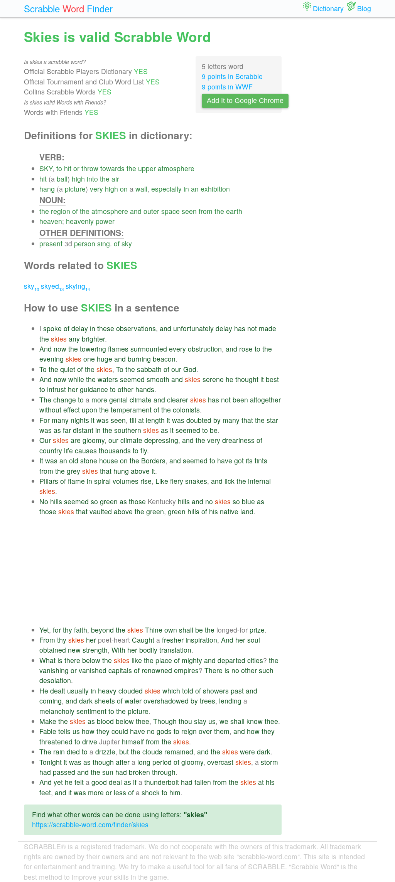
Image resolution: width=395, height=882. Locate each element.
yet (58, 782)
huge (104, 359)
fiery (176, 481)
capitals (120, 670)
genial (118, 399)
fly (143, 450)
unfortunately (193, 328)
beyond (102, 630)
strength (95, 650)
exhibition (215, 189)
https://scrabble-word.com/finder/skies (90, 824)
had (45, 772)
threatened (56, 741)
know (254, 721)
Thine (153, 630)
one (89, 359)
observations (136, 328)
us (212, 721)
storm (269, 762)
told (187, 690)
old (73, 460)
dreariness (238, 440)
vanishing (54, 670)
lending (230, 700)
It (41, 460)
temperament (131, 409)
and (136, 211)
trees (207, 700)
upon (89, 409)
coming (50, 700)
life (68, 450)
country (50, 450)
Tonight (50, 762)
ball (62, 178)
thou (185, 721)
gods (164, 731)
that (247, 420)
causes (86, 450)
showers (216, 690)
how (88, 731)
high (78, 178)
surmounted (148, 348)
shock (151, 792)
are (76, 440)
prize (257, 630)
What (47, 660)
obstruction (205, 348)
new (74, 650)
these (105, 328)
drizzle (105, 751)
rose (246, 348)
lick (230, 481)
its (249, 460)
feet (45, 792)
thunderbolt (161, 782)
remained (178, 751)
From (47, 640)
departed (231, 660)
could (119, 731)
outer (151, 211)
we (223, 721)
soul (253, 640)
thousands (115, 450)
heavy (107, 690)
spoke (52, 328)
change (64, 399)
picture (75, 189)
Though (165, 721)
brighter (93, 338)
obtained (52, 650)
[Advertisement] (160, 571)
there (72, 660)
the (131, 168)
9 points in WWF (227, 86)
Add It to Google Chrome (245, 100)
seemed (132, 379)
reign (189, 731)
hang (47, 189)
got (239, 460)
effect (71, 409)
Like (161, 481)
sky (127, 243)
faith (80, 630)
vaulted (100, 511)
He (43, 690)
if (135, 782)
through (164, 772)
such (266, 670)
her (73, 389)
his (213, 511)
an (195, 189)
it (262, 379)
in (186, 189)
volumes (125, 481)
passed (64, 772)
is (59, 660)
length (155, 420)
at (141, 420)
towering (93, 348)
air (115, 178)
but (124, 751)
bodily (148, 650)
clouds (152, 751)
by (217, 420)
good (99, 782)
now (60, 348)
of (75, 211)
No (43, 501)
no (209, 501)
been (240, 399)
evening (51, 359)
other (125, 389)
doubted (198, 420)
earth (234, 211)
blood (105, 721)
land (246, 511)
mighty (192, 660)
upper (147, 168)
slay (200, 721)
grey (73, 471)
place (163, 660)
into (92, 178)
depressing (161, 440)
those (137, 501)
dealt (57, 690)
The (45, 399)
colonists (186, 409)
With (118, 650)
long (143, 762)
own (170, 630)
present (50, 243)
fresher (173, 640)
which (171, 690)
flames (118, 348)
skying (78, 286)
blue (248, 501)
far (67, 430)
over (205, 731)
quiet (67, 369)
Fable (47, 731)
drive (89, 741)
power (105, 221)
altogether (265, 399)
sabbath (149, 369)
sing (103, 243)
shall (186, 630)
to (59, 168)
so (94, 501)
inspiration (201, 640)
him (175, 792)
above (140, 471)
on (124, 189)
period (162, 762)
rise (146, 481)
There (213, 670)
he (229, 379)
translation (175, 650)
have (224, 460)
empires (186, 670)
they (103, 731)
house (108, 460)
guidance (94, 389)
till (133, 420)
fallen (202, 782)
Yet (44, 630)
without (50, 409)
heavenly (80, 221)
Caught (143, 640)
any (74, 338)
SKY (45, 168)
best (272, 379)
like (137, 660)
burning (139, 359)
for (57, 630)
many (60, 420)
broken (139, 772)
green (109, 501)
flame (76, 481)
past (237, 690)
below (91, 660)
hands (144, 389)
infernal (259, 481)
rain (59, 751)
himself (133, 741)
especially (166, 189)
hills (56, 501)
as (57, 430)
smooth (158, 379)
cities (255, 660)
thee (142, 721)
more (99, 399)
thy (67, 630)
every (177, 348)
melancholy (56, 711)
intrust (56, 389)
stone (88, 460)
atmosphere (176, 168)
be (214, 430)
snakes (196, 481)
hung (121, 471)
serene (213, 379)
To (43, 369)
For (44, 420)
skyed (52, 286)
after (123, 762)
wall (141, 189)
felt (79, 782)
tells (64, 731)
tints (261, 460)
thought (246, 379)
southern (127, 430)
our (176, 369)
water (133, 700)
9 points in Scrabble (232, 76)
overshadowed (166, 700)
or (76, 168)
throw (89, 168)
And (45, 348)
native (229, 511)
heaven (50, 221)
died (73, 751)
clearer (177, 399)
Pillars (48, 481)
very (96, 189)
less (120, 792)
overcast (220, 762)
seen (189, 211)
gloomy (94, 440)
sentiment (91, 711)
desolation (55, 680)
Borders (153, 460)
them (222, 731)
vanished (92, 670)
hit (67, 168)
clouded (130, 690)
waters (108, 379)
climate (141, 399)
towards (112, 168)
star (272, 420)
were (247, 751)
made (267, 328)
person (84, 243)
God (189, 369)
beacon (164, 359)
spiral (102, 481)
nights (80, 420)
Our (45, 440)
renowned (157, 670)
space (170, 211)
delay (79, 328)
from (206, 211)
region (60, 211)
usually (78, 690)
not (252, 328)
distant (83, 430)
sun (107, 772)
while (76, 379)
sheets (105, 700)
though (103, 762)
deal (115, 782)
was (102, 420)
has (239, 328)
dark (86, 700)
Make (47, 721)
